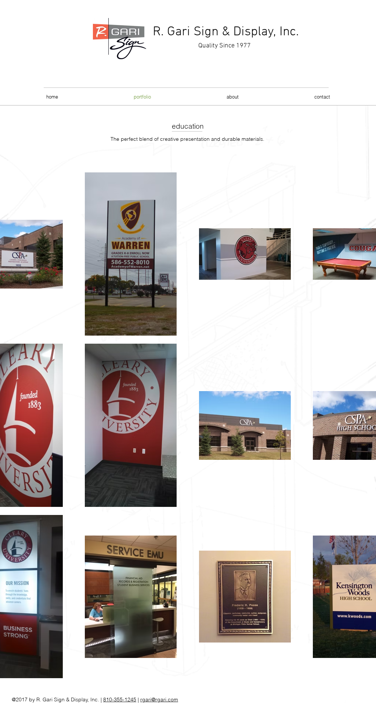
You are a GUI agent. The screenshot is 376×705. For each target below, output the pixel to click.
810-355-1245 (119, 699)
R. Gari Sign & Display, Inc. (226, 32)
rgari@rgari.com (159, 699)
